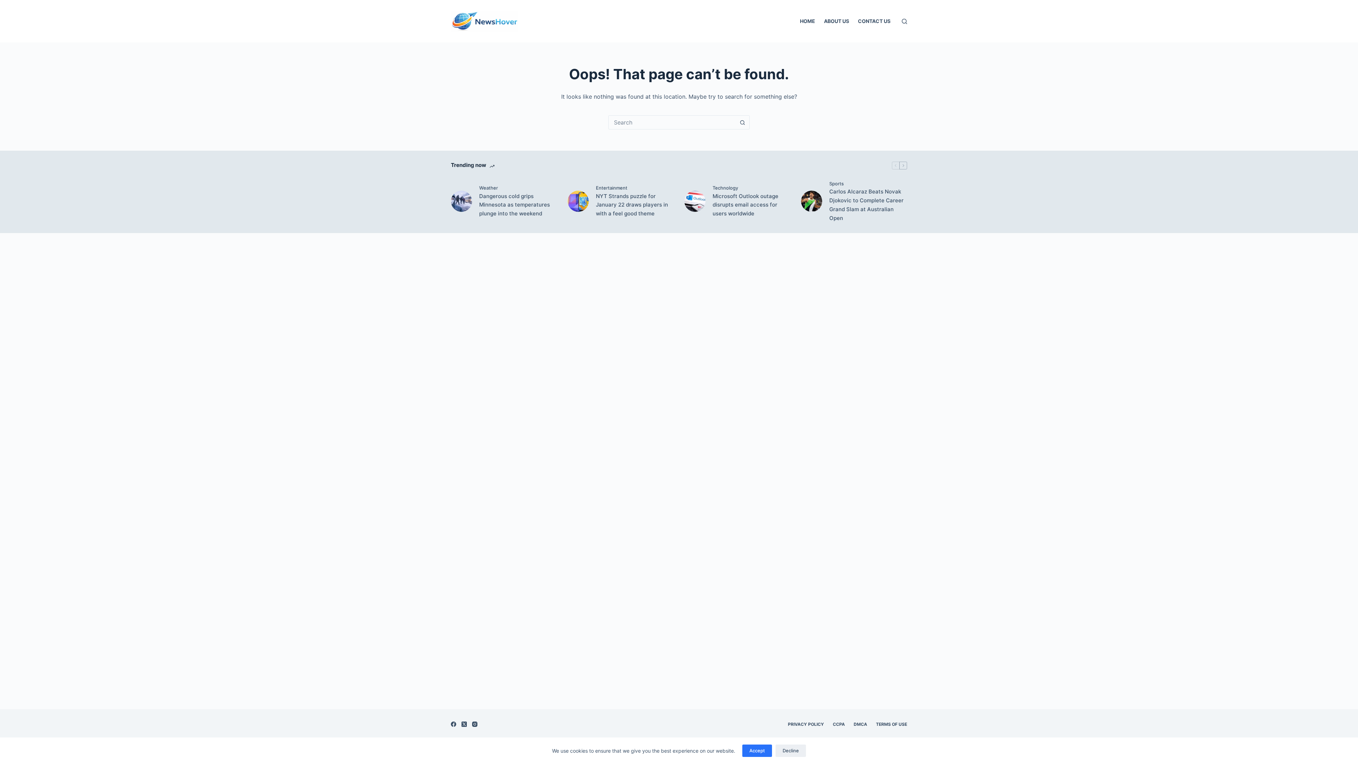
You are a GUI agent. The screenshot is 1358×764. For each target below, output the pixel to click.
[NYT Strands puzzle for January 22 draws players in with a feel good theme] (578, 201)
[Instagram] (474, 724)
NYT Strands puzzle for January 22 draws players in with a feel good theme (632, 205)
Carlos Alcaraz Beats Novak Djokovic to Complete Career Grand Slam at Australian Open (866, 204)
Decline (791, 750)
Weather (488, 188)
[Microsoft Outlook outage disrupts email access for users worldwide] (695, 201)
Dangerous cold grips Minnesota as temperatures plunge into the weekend (514, 205)
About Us (836, 21)
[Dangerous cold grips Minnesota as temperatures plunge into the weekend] (461, 201)
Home (807, 21)
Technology (725, 188)
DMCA (860, 724)
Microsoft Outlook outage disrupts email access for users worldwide (745, 205)
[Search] (904, 21)
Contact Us (874, 21)
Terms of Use (891, 724)
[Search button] (742, 122)
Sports (836, 183)
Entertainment (611, 188)
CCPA (839, 724)
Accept (757, 750)
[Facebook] (453, 724)
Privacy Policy (806, 724)
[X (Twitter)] (464, 724)
